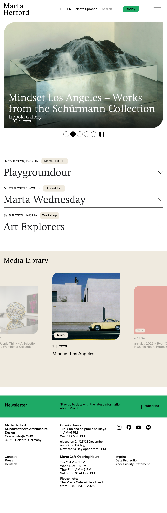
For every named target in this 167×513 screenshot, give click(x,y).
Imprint (120, 457)
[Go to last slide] (7, 366)
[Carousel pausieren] (101, 134)
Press (9, 460)
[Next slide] (159, 366)
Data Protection (127, 460)
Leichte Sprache (85, 9)
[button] (66, 134)
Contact (11, 457)
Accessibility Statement (132, 464)
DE (62, 9)
